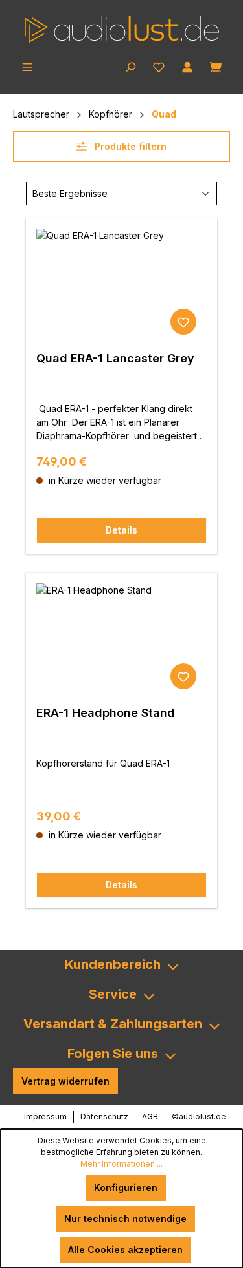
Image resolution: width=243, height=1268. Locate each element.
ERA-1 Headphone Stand (105, 713)
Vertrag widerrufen (65, 1081)
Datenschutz (104, 1116)
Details (121, 530)
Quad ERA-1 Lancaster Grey (115, 358)
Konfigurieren (125, 1187)
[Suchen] (130, 66)
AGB (150, 1116)
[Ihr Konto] (187, 66)
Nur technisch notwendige (125, 1218)
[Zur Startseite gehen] (121, 29)
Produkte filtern (129, 146)
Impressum (45, 1116)
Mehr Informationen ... (121, 1164)
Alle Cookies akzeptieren (125, 1249)
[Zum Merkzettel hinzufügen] (183, 322)
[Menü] (27, 66)
